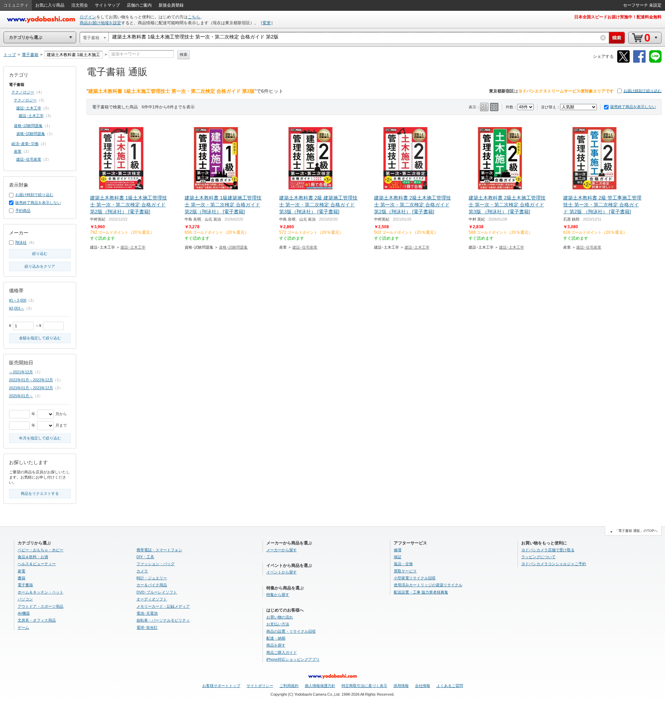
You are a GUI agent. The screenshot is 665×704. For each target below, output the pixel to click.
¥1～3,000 (17, 300)
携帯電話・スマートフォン (159, 550)
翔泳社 (21, 242)
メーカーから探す (281, 550)
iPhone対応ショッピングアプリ (293, 659)
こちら (194, 17)
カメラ (142, 571)
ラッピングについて (538, 557)
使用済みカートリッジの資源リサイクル (428, 585)
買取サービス (405, 571)
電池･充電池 (147, 613)
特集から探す (277, 594)
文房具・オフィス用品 (37, 620)
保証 (397, 557)
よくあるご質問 (449, 686)
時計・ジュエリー (151, 578)
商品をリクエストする (40, 493)
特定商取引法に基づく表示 (364, 686)
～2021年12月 (21, 372)
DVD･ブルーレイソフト (156, 592)
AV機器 (24, 613)
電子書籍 (25, 585)
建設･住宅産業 (304, 247)
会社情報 (422, 686)
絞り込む (39, 253)
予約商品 (22, 210)
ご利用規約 (289, 686)
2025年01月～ (21, 396)
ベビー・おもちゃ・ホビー (40, 550)
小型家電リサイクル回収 (415, 578)
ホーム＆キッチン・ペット (40, 592)
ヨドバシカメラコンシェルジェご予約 (553, 564)
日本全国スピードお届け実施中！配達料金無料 (618, 17)
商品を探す (275, 645)
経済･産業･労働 (24, 144)
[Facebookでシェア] (639, 61)
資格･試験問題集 (233, 247)
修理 (397, 550)
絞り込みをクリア (40, 266)
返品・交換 (403, 564)
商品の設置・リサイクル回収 (291, 631)
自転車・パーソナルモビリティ (163, 620)
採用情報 (401, 686)
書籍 (21, 578)
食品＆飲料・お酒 (33, 557)
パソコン (25, 599)
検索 (183, 54)
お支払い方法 (277, 624)
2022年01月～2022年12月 (31, 380)
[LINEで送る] (655, 61)
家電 (21, 571)
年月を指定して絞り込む (40, 438)
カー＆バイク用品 (151, 585)
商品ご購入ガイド (281, 652)
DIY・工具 (145, 557)
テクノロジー (22, 92)
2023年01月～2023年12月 (31, 388)
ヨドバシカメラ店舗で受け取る (548, 550)
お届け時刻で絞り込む (642, 91)
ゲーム (23, 627)
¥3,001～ (16, 308)
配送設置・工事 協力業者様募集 (421, 592)
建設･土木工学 (133, 247)
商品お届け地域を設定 (100, 22)
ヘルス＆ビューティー (37, 564)
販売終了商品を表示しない (633, 107)
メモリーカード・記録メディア (163, 606)
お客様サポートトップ (221, 686)
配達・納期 (275, 638)
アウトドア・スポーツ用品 (40, 606)
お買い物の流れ (279, 617)
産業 (17, 151)
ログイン (88, 17)
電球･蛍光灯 (147, 627)
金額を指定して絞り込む (40, 338)
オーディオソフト (151, 599)
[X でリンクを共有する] (623, 61)
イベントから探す (281, 572)
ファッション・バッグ (155, 564)
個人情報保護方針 (320, 686)
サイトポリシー (260, 686)
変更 (267, 22)
